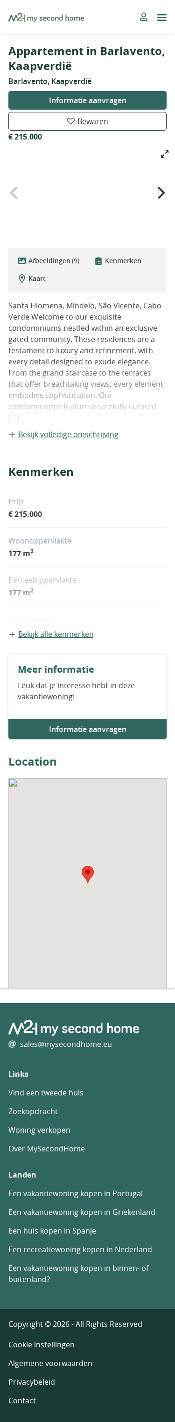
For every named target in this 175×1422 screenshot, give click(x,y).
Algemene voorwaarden (50, 1363)
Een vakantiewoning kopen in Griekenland (81, 1212)
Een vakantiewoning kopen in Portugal (75, 1193)
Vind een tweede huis (46, 1092)
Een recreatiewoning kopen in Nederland (80, 1249)
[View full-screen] (164, 154)
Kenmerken (123, 260)
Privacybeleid (31, 1382)
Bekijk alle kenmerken (56, 634)
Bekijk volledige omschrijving (68, 434)
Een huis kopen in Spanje (52, 1231)
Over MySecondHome (46, 1148)
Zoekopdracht (33, 1111)
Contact (22, 1400)
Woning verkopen (39, 1130)
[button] (88, 874)
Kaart (37, 278)
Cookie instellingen (41, 1344)
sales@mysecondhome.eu (66, 1044)
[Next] (160, 192)
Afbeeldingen (53, 260)
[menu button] (162, 17)
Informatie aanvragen (87, 100)
